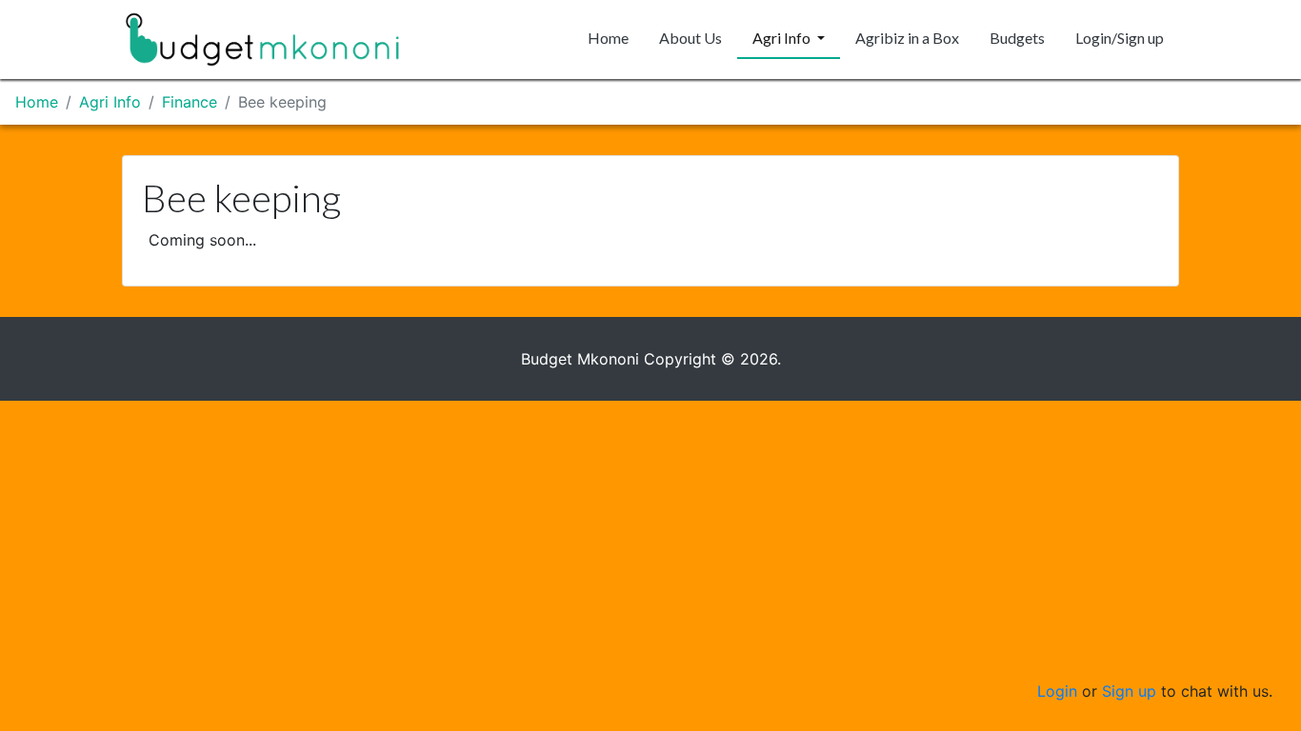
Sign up (1129, 691)
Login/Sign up (1119, 38)
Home (608, 38)
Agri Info (782, 38)
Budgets (1017, 38)
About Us (690, 38)
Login (1057, 691)
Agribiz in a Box (907, 38)
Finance (189, 101)
